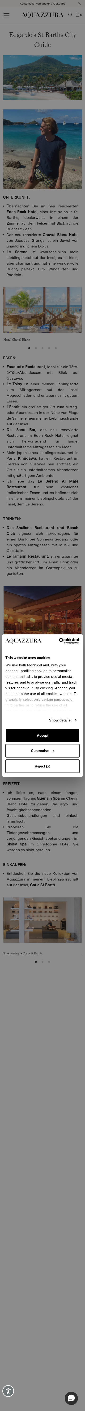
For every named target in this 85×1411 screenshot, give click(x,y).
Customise (40, 751)
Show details (60, 720)
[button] (71, 1398)
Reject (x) (42, 766)
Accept (42, 735)
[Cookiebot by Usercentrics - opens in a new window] (61, 641)
